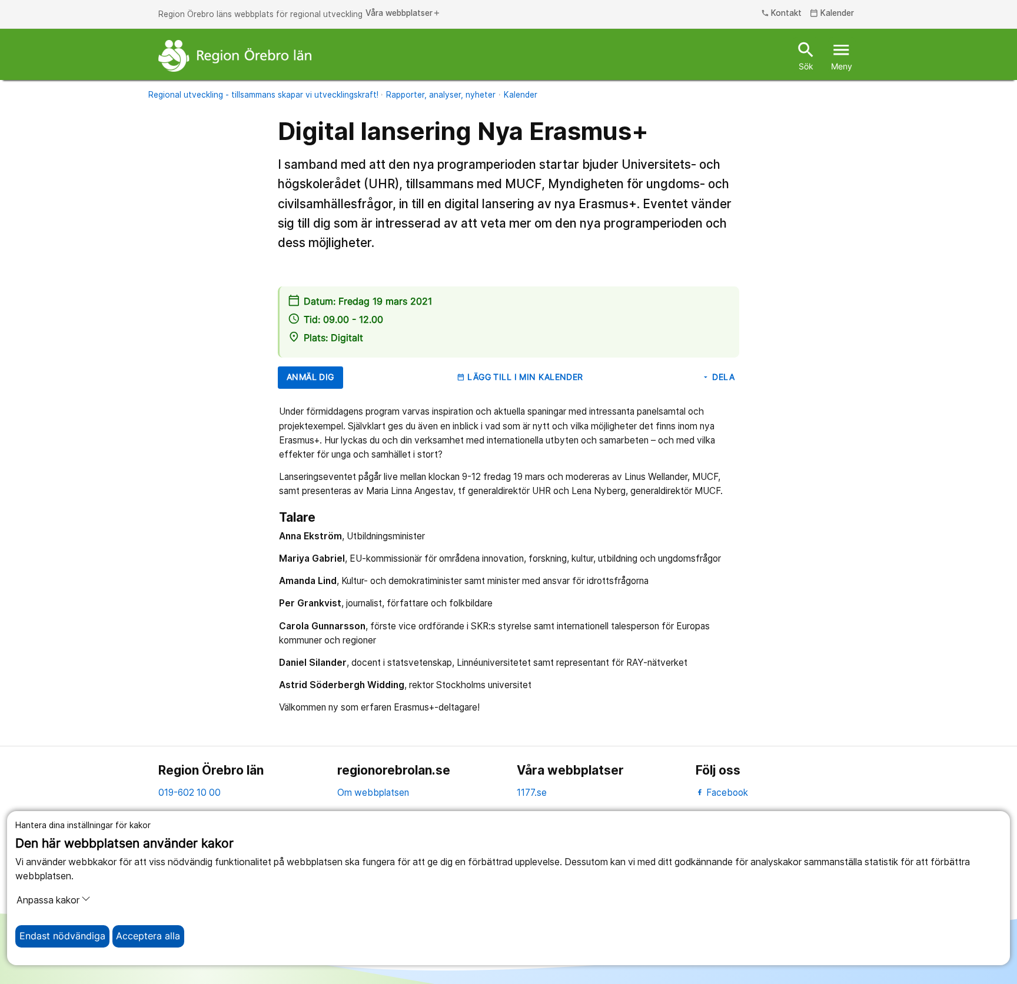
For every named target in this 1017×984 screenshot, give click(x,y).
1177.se (532, 792)
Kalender (832, 13)
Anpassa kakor (47, 900)
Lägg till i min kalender (520, 377)
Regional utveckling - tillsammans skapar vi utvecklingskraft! (263, 94)
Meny (841, 55)
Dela (718, 377)
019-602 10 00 (189, 792)
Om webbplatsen (373, 792)
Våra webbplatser (403, 13)
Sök (806, 55)
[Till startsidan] (234, 56)
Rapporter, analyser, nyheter (441, 94)
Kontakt (781, 13)
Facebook (726, 792)
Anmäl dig (310, 377)
